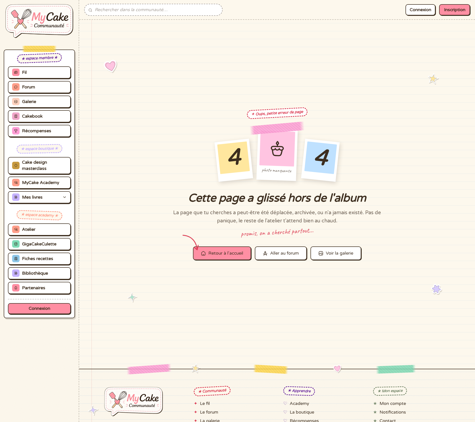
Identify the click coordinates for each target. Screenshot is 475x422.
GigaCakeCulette (39, 244)
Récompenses (36, 130)
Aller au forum (284, 253)
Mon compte (393, 403)
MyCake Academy (40, 182)
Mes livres (32, 197)
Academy (299, 403)
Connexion (39, 308)
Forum (28, 87)
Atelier (28, 229)
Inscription (454, 9)
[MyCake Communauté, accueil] (39, 21)
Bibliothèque (35, 273)
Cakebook (32, 116)
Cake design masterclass (34, 165)
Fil (24, 72)
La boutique (302, 412)
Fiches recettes (37, 258)
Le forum (209, 412)
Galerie (29, 101)
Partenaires (33, 287)
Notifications (393, 412)
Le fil (205, 403)
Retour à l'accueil (225, 253)
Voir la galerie (339, 253)
